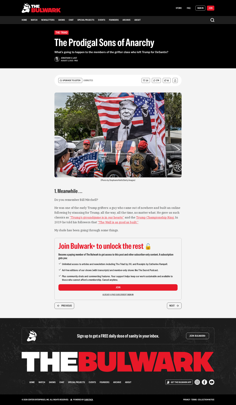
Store (179, 8)
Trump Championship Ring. (155, 217)
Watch (34, 19)
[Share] (175, 80)
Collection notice (206, 399)
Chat (71, 19)
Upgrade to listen (71, 80)
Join (118, 287)
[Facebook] (204, 382)
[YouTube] (211, 382)
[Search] (212, 20)
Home (24, 19)
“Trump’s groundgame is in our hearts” (97, 217)
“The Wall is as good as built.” (118, 222)
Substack (88, 399)
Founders (114, 19)
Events (101, 19)
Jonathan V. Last (69, 57)
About (137, 19)
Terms (194, 399)
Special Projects (85, 19)
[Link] (49, 191)
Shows (61, 19)
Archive (126, 19)
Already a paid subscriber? (118, 294)
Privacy (186, 399)
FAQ (188, 8)
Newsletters (47, 19)
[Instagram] (197, 382)
